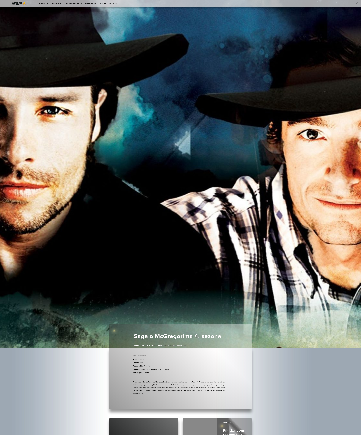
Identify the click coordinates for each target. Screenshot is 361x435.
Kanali (42, 3)
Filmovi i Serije (74, 3)
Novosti (113, 3)
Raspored (57, 3)
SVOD (103, 3)
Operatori (90, 3)
